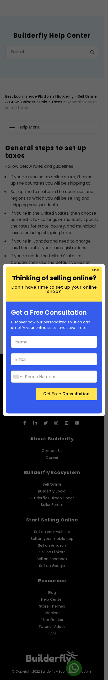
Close (95, 270)
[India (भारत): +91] (17, 376)
